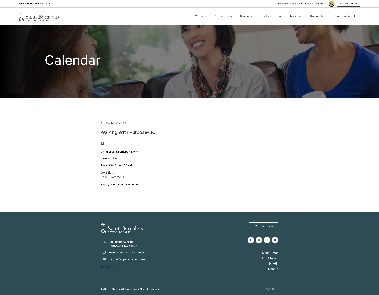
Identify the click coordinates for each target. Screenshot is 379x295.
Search (331, 4)
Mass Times (282, 3)
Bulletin (309, 3)
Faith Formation (273, 16)
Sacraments (248, 16)
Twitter (259, 240)
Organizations (319, 16)
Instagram (267, 240)
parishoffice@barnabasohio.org (128, 259)
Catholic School (345, 16)
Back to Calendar (115, 123)
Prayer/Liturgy (223, 16)
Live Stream (296, 3)
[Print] (102, 144)
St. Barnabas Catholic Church (124, 227)
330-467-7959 (42, 3)
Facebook (251, 240)
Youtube (275, 240)
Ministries (296, 16)
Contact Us (347, 3)
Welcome (201, 16)
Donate (319, 3)
